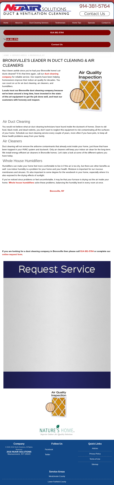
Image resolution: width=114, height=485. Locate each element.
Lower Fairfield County (57, 482)
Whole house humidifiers (21, 182)
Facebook (49, 449)
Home (5, 23)
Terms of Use (95, 459)
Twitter (47, 454)
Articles (95, 448)
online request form (12, 254)
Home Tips (76, 23)
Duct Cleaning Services (38, 23)
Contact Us (106, 23)
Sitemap (95, 464)
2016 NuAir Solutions (19, 452)
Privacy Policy (95, 454)
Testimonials (60, 23)
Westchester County (57, 476)
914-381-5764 (86, 6)
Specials (91, 23)
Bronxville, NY (57, 191)
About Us (19, 23)
